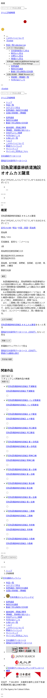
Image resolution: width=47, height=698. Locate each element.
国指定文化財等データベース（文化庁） (19, 332)
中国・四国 (23, 228)
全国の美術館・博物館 (20, 74)
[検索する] (26, 8)
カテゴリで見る (15, 48)
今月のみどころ (18, 80)
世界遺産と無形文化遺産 (23, 63)
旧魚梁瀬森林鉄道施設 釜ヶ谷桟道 (21, 446)
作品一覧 (16, 45)
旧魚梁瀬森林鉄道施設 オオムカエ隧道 (18, 325)
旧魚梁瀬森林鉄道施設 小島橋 (19, 543)
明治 (15, 228)
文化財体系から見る (20, 51)
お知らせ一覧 (12, 138)
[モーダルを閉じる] (2, 694)
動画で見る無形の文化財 (22, 71)
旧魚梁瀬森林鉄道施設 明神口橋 (20, 460)
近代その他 (6, 228)
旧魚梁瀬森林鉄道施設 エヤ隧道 (20, 419)
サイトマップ (12, 149)
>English (9, 41)
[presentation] (2, 378)
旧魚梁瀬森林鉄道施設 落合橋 (19, 488)
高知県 (33, 228)
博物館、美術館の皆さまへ (18, 130)
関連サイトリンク (14, 146)
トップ (9, 102)
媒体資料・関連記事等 (16, 127)
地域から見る (17, 59)
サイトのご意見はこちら (17, 151)
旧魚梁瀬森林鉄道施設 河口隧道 (20, 432)
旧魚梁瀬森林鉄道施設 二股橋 (19, 516)
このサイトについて (15, 38)
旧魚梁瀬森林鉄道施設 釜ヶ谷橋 (20, 474)
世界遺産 (15, 66)
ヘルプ (9, 141)
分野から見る (17, 56)
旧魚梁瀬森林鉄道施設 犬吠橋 (19, 529)
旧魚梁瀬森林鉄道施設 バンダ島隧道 (22, 405)
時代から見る (17, 53)
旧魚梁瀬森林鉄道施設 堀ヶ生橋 (20, 502)
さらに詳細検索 (8, 12)
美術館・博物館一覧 (20, 77)
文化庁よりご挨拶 (14, 133)
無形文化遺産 (17, 69)
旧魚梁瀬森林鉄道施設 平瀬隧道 (20, 391)
